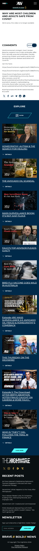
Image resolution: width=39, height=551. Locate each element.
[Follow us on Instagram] (9, 468)
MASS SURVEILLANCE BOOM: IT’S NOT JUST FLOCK (18, 214)
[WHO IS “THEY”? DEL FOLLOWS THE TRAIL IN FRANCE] (19, 419)
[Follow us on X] (4, 468)
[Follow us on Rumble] (18, 468)
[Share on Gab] (12, 96)
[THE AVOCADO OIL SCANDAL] (19, 168)
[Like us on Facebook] (13, 468)
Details (8, 154)
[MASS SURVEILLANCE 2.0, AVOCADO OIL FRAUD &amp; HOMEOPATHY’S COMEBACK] (19, 304)
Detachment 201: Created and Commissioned (18, 504)
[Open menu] (35, 3)
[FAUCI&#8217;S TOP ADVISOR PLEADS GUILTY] (19, 235)
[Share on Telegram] (16, 96)
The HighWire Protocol (19, 547)
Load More (19, 450)
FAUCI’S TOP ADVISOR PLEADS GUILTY (19, 249)
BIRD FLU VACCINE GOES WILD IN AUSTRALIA (19, 284)
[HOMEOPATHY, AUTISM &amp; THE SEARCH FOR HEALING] (19, 133)
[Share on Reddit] (20, 96)
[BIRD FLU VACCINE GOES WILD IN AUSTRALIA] (19, 270)
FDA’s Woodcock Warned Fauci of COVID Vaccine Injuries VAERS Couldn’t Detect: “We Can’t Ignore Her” (18, 510)
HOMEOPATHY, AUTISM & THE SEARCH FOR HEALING (18, 147)
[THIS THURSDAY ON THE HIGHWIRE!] (19, 344)
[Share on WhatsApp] (24, 96)
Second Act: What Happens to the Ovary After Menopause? (18, 490)
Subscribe (27, 528)
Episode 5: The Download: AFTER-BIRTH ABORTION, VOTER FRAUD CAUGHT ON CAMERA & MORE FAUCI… (17, 396)
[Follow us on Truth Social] (22, 468)
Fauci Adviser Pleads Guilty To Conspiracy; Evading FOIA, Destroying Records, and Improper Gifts (17, 498)
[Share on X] (4, 96)
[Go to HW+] (4, 3)
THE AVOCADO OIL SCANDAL (18, 181)
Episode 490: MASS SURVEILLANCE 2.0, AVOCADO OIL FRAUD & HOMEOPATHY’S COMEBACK (19, 321)
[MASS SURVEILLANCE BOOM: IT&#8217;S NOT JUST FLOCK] (19, 200)
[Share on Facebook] (8, 96)
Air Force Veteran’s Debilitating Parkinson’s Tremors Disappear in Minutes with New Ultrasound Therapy (17, 483)
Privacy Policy (19, 545)
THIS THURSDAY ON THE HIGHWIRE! (15, 359)
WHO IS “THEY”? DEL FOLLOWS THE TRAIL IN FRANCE (15, 435)
